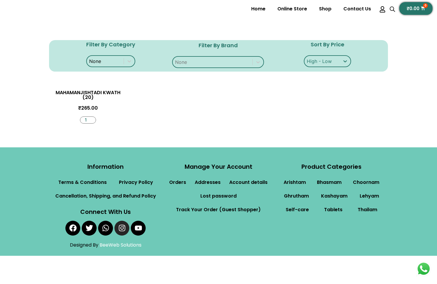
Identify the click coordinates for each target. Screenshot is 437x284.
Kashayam (334, 196)
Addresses (208, 182)
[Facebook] (72, 228)
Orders (177, 182)
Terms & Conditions (82, 182)
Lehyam (369, 196)
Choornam (366, 182)
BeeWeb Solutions (121, 245)
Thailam (367, 209)
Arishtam (295, 182)
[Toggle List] (258, 62)
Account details (248, 182)
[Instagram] (121, 228)
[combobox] (212, 62)
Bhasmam (329, 182)
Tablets (333, 209)
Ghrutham (296, 196)
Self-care (297, 209)
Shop (325, 8)
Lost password (218, 196)
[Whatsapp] (105, 228)
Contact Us (357, 8)
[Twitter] (89, 228)
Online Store (292, 8)
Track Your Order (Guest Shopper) (218, 209)
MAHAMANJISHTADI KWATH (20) (88, 95)
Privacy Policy (136, 182)
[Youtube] (138, 228)
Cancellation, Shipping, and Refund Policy (105, 196)
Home (258, 8)
